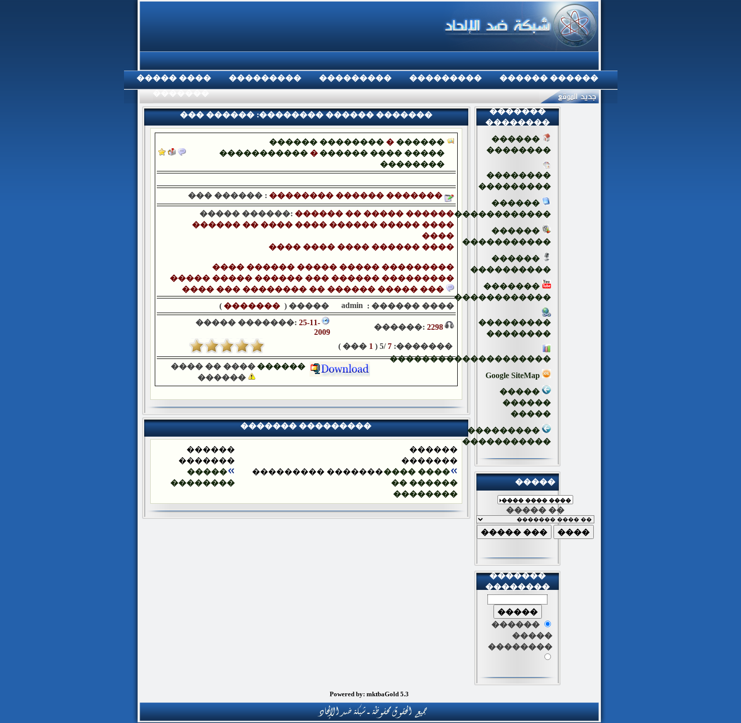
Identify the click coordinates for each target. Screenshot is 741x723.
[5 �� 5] (196, 345)
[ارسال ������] (172, 153)
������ (283, 366)
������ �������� (326, 142)
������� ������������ (502, 292)
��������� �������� (514, 328)
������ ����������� (506, 236)
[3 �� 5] (226, 345)
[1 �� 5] (257, 345)
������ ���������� (510, 264)
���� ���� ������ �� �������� (421, 482)
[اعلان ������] (182, 153)
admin (351, 305)
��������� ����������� (506, 436)
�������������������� (470, 358)
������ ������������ (502, 208)
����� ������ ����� (525, 402)
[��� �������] (162, 153)
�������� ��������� (514, 181)
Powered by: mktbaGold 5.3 (369, 694)
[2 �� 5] (242, 345)
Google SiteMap (513, 375)
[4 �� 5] (211, 345)
